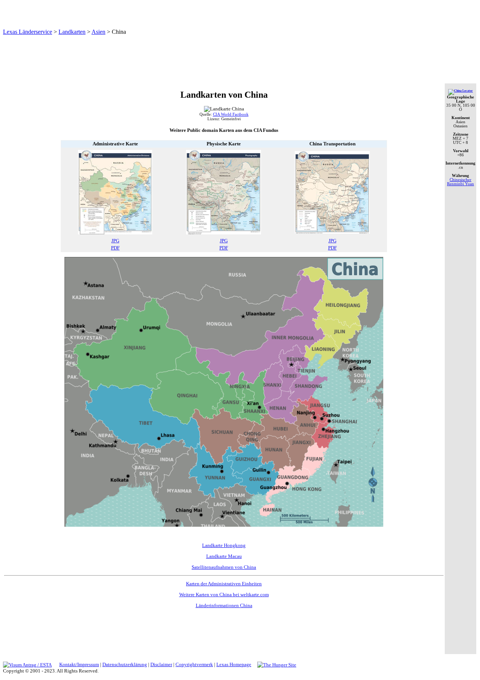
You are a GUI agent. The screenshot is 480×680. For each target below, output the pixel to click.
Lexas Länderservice (27, 32)
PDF (115, 248)
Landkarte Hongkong (224, 545)
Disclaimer (161, 664)
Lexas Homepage (233, 664)
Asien (98, 32)
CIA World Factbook (231, 114)
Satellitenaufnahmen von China (224, 567)
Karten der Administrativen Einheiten (224, 583)
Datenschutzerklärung (124, 664)
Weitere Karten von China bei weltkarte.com (224, 594)
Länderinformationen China (224, 605)
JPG (115, 240)
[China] (460, 90)
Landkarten (72, 32)
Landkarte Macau (224, 556)
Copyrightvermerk (194, 664)
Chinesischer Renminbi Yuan (460, 182)
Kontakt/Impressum (79, 664)
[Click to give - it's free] (276, 664)
